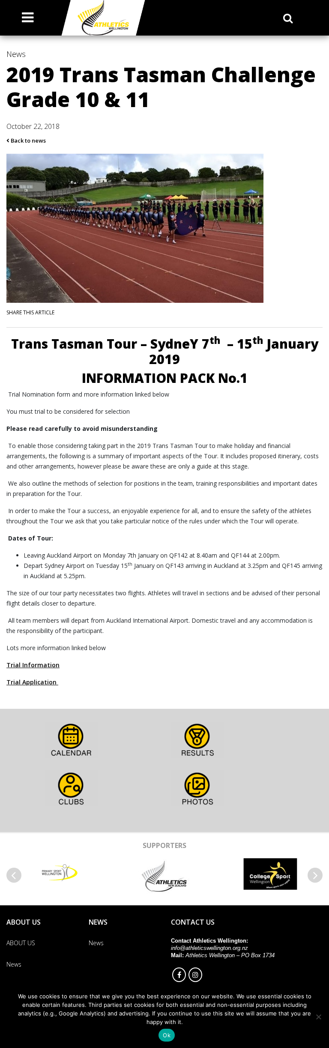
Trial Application (32, 682)
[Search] (288, 18)
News (96, 943)
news (16, 54)
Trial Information (33, 665)
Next (315, 875)
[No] (318, 1016)
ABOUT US (20, 943)
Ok (166, 1035)
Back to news (27, 140)
